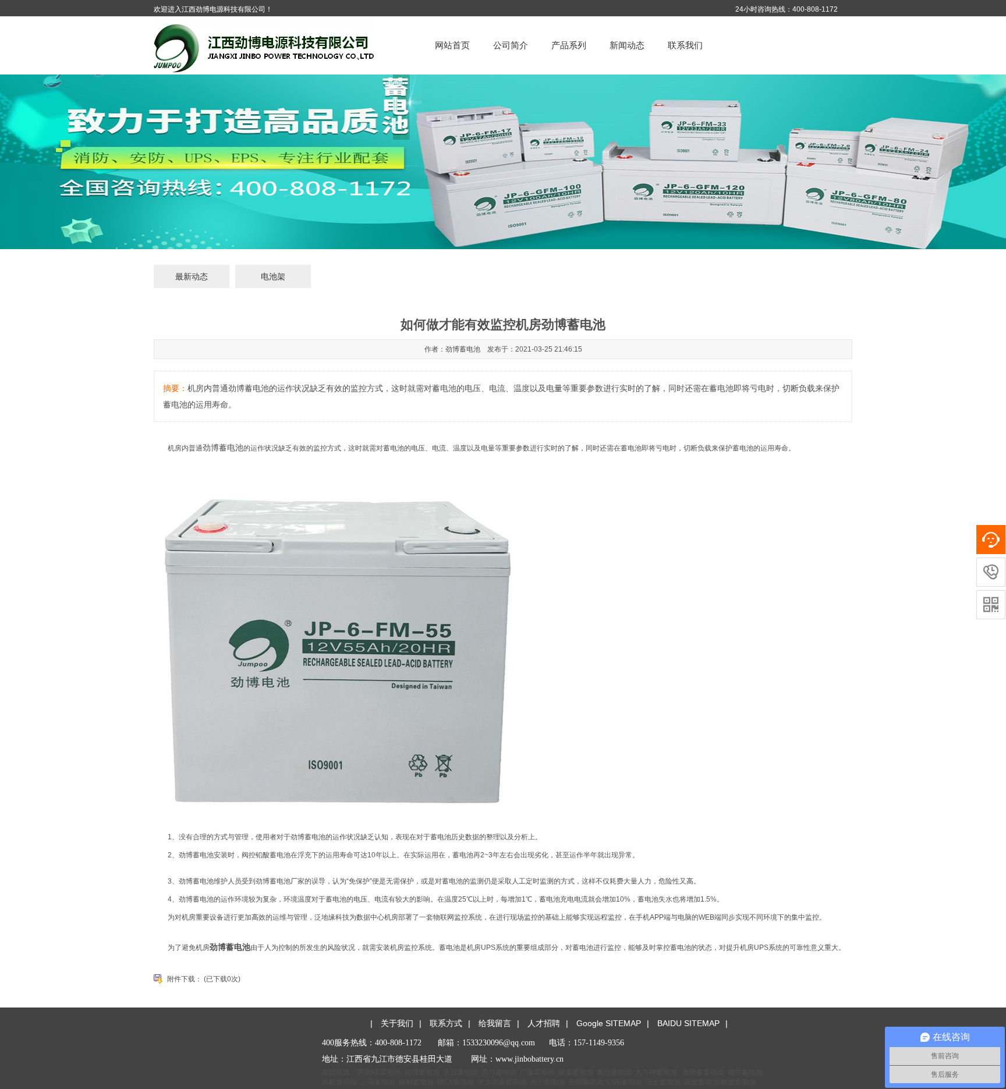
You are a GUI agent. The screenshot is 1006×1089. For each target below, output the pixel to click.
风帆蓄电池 (339, 1082)
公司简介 (510, 45)
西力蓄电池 (498, 1072)
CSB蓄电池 (624, 1082)
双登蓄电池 (701, 1082)
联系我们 (685, 45)
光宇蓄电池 (547, 1082)
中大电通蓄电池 (501, 1082)
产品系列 (568, 45)
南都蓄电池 (416, 1082)
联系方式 (446, 1023)
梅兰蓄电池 (745, 1072)
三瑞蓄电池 (377, 1082)
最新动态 (191, 276)
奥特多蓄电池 (703, 1072)
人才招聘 (543, 1023)
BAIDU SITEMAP (688, 1023)
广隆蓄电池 (537, 1072)
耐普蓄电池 (738, 1082)
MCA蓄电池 (455, 1082)
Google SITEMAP (608, 1023)
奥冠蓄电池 (614, 1072)
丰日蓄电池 (460, 1072)
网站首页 (452, 45)
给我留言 (495, 1023)
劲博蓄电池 (223, 447)
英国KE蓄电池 (379, 1072)
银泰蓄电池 (575, 1072)
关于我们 (397, 1023)
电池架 (273, 276)
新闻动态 (627, 45)
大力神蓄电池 (656, 1072)
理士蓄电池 (663, 1082)
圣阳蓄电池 (585, 1082)
